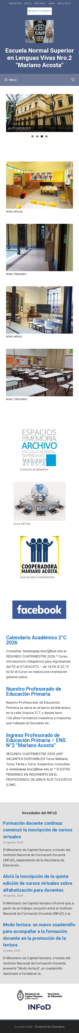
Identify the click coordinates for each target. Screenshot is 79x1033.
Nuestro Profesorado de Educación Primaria (33, 691)
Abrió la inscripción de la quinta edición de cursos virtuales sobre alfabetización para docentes (37, 883)
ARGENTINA (15, 3)
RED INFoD (40, 3)
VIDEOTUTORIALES (41, 11)
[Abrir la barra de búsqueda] (73, 80)
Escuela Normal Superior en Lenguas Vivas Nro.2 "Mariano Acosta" (39, 58)
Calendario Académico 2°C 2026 (36, 640)
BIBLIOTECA (64, 3)
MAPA (51, 3)
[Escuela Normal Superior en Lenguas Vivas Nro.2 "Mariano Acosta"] (39, 31)
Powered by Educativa (49, 1027)
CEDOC (28, 3)
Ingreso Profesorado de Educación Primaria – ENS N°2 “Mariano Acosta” (36, 740)
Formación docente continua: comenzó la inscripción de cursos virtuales (38, 829)
